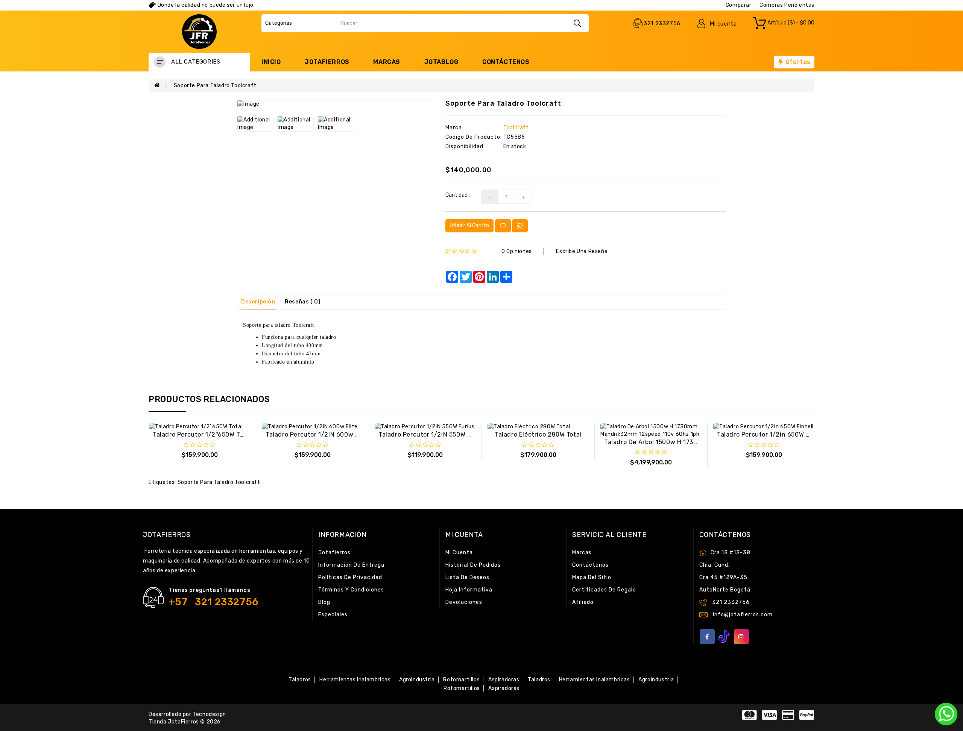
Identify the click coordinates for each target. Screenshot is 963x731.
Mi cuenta (459, 552)
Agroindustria (417, 679)
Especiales (333, 614)
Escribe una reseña (582, 251)
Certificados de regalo (604, 590)
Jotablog (441, 61)
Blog (324, 602)
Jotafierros (327, 61)
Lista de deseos (467, 577)
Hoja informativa (468, 590)
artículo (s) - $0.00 (790, 23)
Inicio (271, 61)
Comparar (739, 5)
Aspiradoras (503, 679)
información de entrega (351, 565)
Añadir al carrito (469, 225)
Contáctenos (506, 61)
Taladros (300, 679)
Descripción (258, 302)
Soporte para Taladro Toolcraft (215, 85)
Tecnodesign (209, 714)
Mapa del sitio (591, 577)
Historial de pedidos (473, 565)
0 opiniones (516, 251)
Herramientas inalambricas (354, 679)
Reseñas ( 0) (302, 302)
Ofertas (797, 61)
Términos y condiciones (351, 590)
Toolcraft (516, 127)
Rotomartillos (461, 679)
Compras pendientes (786, 5)
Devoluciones (463, 602)
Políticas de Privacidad (350, 577)
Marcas (386, 61)
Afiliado (583, 602)
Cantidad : (457, 195)
